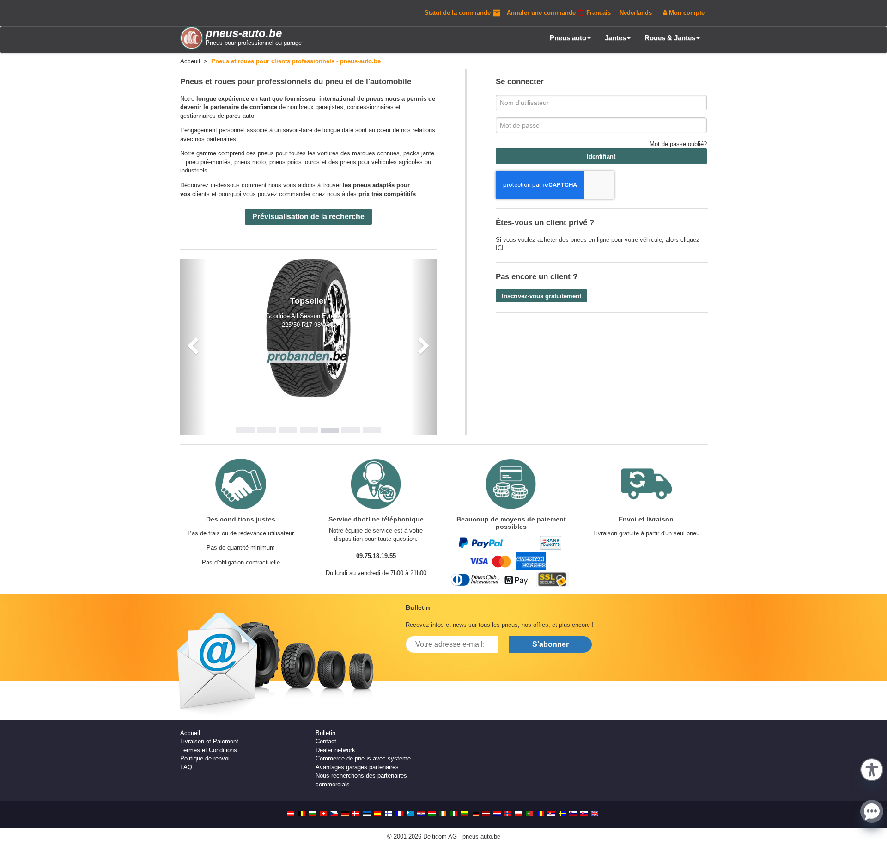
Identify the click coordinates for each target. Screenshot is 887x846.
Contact (326, 741)
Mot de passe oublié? (678, 144)
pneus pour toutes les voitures (298, 153)
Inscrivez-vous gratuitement (541, 296)
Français (598, 12)
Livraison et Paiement (209, 741)
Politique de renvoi (205, 758)
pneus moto (250, 162)
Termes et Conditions (208, 750)
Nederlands (636, 12)
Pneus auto (568, 38)
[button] (871, 769)
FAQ (186, 767)
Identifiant (601, 156)
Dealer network (335, 750)
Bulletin (325, 733)
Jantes (615, 38)
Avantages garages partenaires (357, 767)
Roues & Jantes (669, 38)
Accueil (190, 733)
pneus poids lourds (294, 162)
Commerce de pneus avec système (363, 758)
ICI (500, 248)
